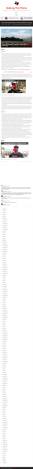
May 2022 (4, 302)
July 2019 (4, 365)
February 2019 (5, 374)
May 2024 (4, 258)
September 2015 (5, 449)
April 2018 (4, 392)
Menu (17, 14)
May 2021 (4, 324)
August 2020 (4, 341)
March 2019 (4, 372)
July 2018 (4, 387)
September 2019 (5, 361)
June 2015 (4, 455)
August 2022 (4, 297)
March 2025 (4, 240)
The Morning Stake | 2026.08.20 (11, 18)
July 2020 (4, 343)
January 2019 (5, 376)
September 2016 (5, 427)
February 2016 (5, 440)
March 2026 (4, 218)
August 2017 (4, 407)
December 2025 (5, 223)
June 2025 (4, 234)
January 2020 (5, 354)
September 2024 (5, 251)
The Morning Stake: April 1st (5, 161)
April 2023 (4, 282)
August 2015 (4, 451)
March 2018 (4, 394)
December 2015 (5, 444)
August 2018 (4, 385)
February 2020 (5, 352)
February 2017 (5, 418)
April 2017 (4, 414)
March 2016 (4, 438)
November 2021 (5, 313)
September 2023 (5, 273)
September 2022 (5, 295)
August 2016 (4, 429)
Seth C (7, 42)
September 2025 (5, 229)
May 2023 (4, 280)
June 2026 (4, 212)
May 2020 (4, 346)
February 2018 (5, 396)
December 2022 (5, 289)
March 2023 (4, 284)
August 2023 (4, 275)
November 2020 (5, 335)
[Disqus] (16, 173)
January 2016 (5, 442)
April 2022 (4, 304)
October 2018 (5, 381)
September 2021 (5, 317)
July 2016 (4, 431)
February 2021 (5, 330)
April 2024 (4, 260)
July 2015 (4, 453)
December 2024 (5, 245)
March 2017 (4, 416)
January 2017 (5, 420)
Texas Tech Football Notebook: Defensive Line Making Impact (26, 18)
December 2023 (5, 267)
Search (16, 12)
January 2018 (5, 398)
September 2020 (5, 339)
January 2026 (5, 221)
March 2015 (4, 460)
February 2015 (5, 462)
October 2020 (5, 337)
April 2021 (4, 326)
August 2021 (4, 319)
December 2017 (5, 400)
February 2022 (5, 308)
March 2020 (4, 350)
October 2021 (5, 315)
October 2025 (5, 227)
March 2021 (4, 328)
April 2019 (4, 370)
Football (4, 41)
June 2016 (4, 433)
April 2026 (4, 216)
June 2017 (4, 411)
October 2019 (5, 359)
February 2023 (5, 286)
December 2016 (5, 422)
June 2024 (4, 256)
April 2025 (4, 238)
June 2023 (4, 278)
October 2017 (5, 403)
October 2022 (5, 293)
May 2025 (4, 236)
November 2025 (5, 225)
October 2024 (5, 249)
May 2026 (4, 214)
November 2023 (5, 269)
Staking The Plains (16, 8)
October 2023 (5, 271)
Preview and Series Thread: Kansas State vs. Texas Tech (24, 161)
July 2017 (4, 409)
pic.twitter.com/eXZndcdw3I (24, 69)
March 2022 (4, 306)
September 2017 (5, 405)
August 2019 (4, 363)
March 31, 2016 (21, 71)
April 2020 (4, 348)
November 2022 (5, 291)
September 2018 (5, 383)
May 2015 (4, 457)
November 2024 (5, 247)
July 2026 (4, 210)
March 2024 (4, 262)
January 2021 (5, 332)
